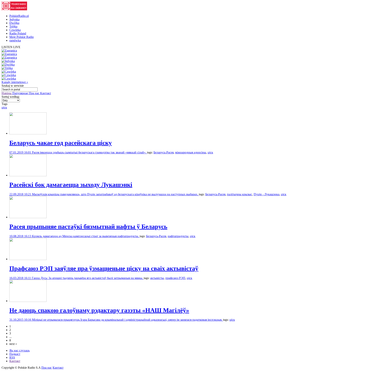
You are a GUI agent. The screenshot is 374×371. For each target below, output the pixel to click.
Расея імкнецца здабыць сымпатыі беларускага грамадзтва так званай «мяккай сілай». (89, 152)
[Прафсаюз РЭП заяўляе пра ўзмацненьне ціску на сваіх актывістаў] (28, 259)
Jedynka (14, 19)
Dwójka (14, 23)
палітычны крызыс (239, 194)
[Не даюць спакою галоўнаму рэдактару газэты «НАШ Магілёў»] (28, 300)
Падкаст (14, 354)
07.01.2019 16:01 (20, 152)
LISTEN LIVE (11, 47)
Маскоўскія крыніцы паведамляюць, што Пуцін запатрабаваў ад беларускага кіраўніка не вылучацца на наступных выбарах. (115, 194)
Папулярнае (20, 93)
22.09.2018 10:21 (20, 194)
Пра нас (34, 93)
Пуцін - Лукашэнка (266, 194)
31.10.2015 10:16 (20, 319)
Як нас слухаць (19, 350)
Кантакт (45, 93)
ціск (4, 107)
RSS (12, 357)
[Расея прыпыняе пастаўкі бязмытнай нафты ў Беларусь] (28, 217)
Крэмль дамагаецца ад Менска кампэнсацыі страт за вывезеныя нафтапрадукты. (86, 236)
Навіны (7, 93)
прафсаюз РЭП (175, 278)
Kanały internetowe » (15, 82)
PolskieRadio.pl (19, 16)
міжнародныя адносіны (190, 152)
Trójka (13, 26)
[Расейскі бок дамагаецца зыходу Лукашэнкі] (28, 175)
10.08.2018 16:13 (20, 236)
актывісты (157, 278)
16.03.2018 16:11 (20, 278)
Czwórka (15, 30)
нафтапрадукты (178, 236)
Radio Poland (17, 33)
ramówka (15, 40)
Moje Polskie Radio (21, 37)
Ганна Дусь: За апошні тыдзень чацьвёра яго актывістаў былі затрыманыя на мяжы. (88, 278)
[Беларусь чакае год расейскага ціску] (28, 133)
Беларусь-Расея (163, 152)
